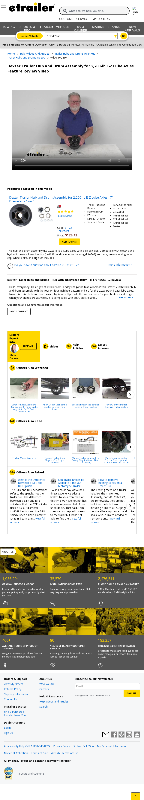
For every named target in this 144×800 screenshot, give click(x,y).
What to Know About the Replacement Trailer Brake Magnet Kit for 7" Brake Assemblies (24, 408)
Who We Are (47, 684)
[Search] (65, 11)
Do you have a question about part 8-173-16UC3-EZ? (46, 265)
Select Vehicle (29, 35)
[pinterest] (121, 734)
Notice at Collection (16, 753)
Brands (113, 26)
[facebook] (114, 734)
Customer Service (74, 19)
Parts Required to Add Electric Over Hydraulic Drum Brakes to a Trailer (116, 460)
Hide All (28, 346)
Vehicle (62, 26)
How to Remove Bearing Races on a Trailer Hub (110, 483)
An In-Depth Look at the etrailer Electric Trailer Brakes (55, 406)
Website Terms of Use (64, 753)
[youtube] (137, 734)
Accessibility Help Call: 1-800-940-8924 (27, 746)
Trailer (46, 26)
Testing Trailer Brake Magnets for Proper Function (54, 460)
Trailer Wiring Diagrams (24, 457)
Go (123, 36)
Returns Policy (12, 689)
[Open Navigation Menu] (4, 4)
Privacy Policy (61, 746)
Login (7, 727)
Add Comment (19, 311)
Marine (98, 26)
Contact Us (10, 699)
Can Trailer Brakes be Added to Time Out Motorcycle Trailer (71, 483)
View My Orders (13, 684)
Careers (44, 689)
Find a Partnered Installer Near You (15, 713)
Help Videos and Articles (53, 701)
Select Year (53, 36)
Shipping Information (16, 694)
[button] (130, 394)
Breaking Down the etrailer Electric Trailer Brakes (85, 405)
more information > (122, 264)
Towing (8, 26)
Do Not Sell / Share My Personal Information (100, 746)
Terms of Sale (39, 753)
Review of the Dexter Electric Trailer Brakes (116, 405)
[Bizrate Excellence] (8, 773)
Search (43, 706)
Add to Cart (69, 242)
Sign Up (8, 732)
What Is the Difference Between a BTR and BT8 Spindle (31, 483)
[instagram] (129, 734)
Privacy (78, 695)
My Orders (101, 19)
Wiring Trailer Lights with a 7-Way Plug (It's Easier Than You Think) (85, 460)
